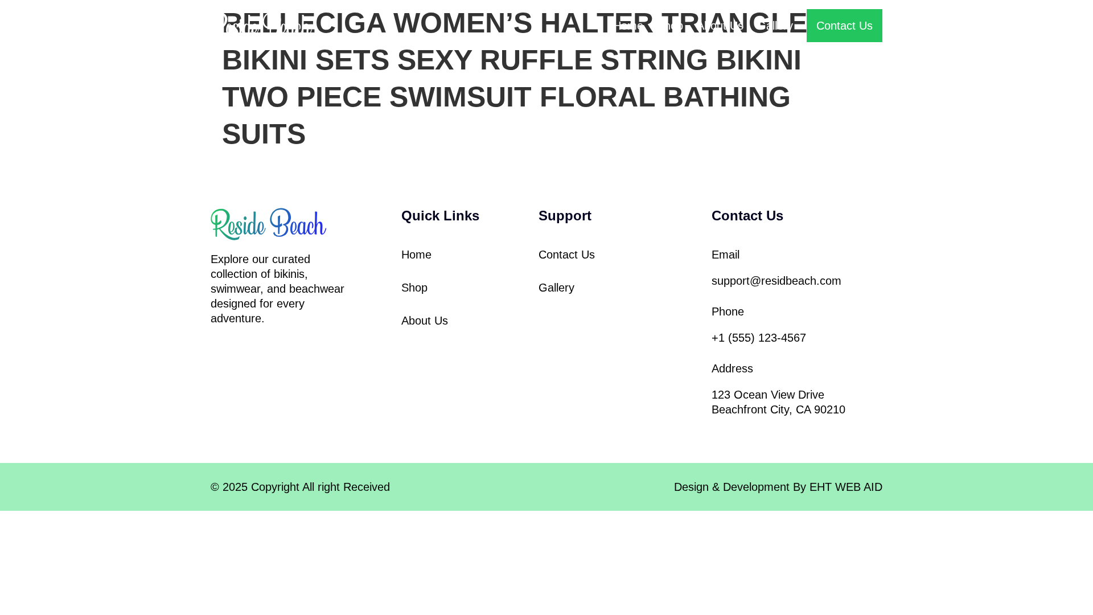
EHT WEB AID (846, 487)
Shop (670, 25)
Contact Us (567, 254)
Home (628, 25)
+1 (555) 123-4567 (759, 337)
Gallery (775, 25)
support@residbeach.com (776, 280)
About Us (720, 25)
